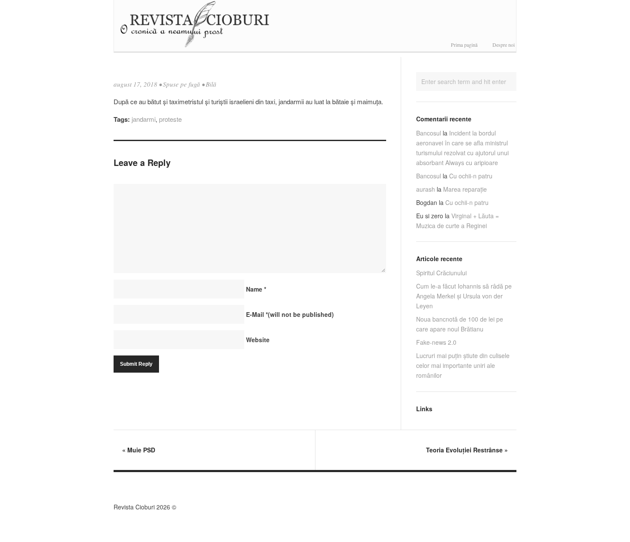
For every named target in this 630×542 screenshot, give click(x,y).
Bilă (211, 84)
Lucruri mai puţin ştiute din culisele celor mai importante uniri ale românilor (463, 365)
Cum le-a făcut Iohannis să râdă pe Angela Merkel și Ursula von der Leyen (464, 296)
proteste (170, 118)
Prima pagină (464, 44)
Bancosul (428, 133)
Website (258, 339)
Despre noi (503, 44)
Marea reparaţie (465, 189)
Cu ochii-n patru (470, 176)
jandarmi (144, 118)
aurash (425, 189)
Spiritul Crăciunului (441, 272)
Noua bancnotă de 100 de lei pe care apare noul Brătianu (459, 324)
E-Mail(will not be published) (290, 314)
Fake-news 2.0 (436, 342)
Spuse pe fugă (181, 84)
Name (256, 289)
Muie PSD (138, 450)
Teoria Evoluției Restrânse (467, 450)
